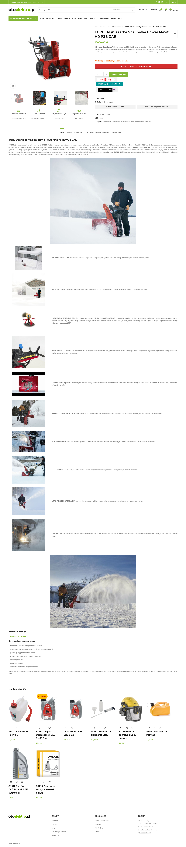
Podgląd (11, 727)
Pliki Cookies (99, 828)
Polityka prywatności (102, 820)
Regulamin (98, 824)
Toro (108, 27)
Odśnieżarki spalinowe (128, 122)
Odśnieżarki (116, 122)
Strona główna (100, 27)
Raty (53, 828)
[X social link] (159, 2)
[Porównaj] (16, 727)
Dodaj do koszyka (119, 74)
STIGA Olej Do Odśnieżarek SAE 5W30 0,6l (18, 789)
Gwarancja (55, 835)
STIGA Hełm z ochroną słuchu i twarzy (128, 735)
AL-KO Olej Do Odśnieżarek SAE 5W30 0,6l (45, 735)
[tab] (62, 131)
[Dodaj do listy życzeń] (22, 727)
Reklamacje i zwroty (59, 832)
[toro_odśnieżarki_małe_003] (28, 258)
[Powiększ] (13, 86)
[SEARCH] (132, 10)
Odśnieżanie (107, 122)
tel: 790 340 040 (38, 2)
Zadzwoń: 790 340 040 (115, 107)
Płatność (55, 824)
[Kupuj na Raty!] (109, 84)
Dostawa (55, 820)
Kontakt (97, 832)
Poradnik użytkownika (19, 636)
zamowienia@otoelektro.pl (22, 2)
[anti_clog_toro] (28, 384)
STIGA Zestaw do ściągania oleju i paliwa (45, 789)
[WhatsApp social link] (162, 2)
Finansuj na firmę (105, 89)
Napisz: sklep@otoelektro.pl (157, 107)
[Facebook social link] (156, 2)
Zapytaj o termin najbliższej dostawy (136, 66)
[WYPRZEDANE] (48, 709)
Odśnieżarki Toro (117, 27)
